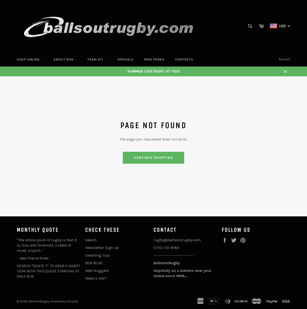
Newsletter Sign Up (102, 247)
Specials (125, 59)
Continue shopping (153, 157)
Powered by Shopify (64, 301)
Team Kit (95, 59)
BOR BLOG (93, 263)
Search (91, 240)
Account (284, 59)
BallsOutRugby (39, 301)
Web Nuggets (97, 270)
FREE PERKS (154, 59)
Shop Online (29, 59)
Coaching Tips (97, 255)
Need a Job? (95, 278)
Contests (184, 59)
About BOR (64, 59)
